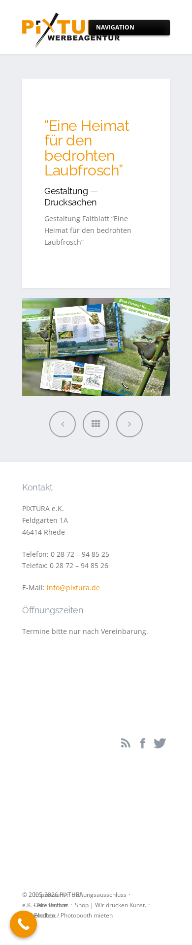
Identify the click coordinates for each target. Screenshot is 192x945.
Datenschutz (51, 905)
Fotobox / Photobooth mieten (73, 915)
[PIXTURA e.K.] (71, 26)
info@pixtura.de (73, 587)
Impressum (49, 894)
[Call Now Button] (23, 924)
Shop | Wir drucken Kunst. (110, 905)
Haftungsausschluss (99, 894)
